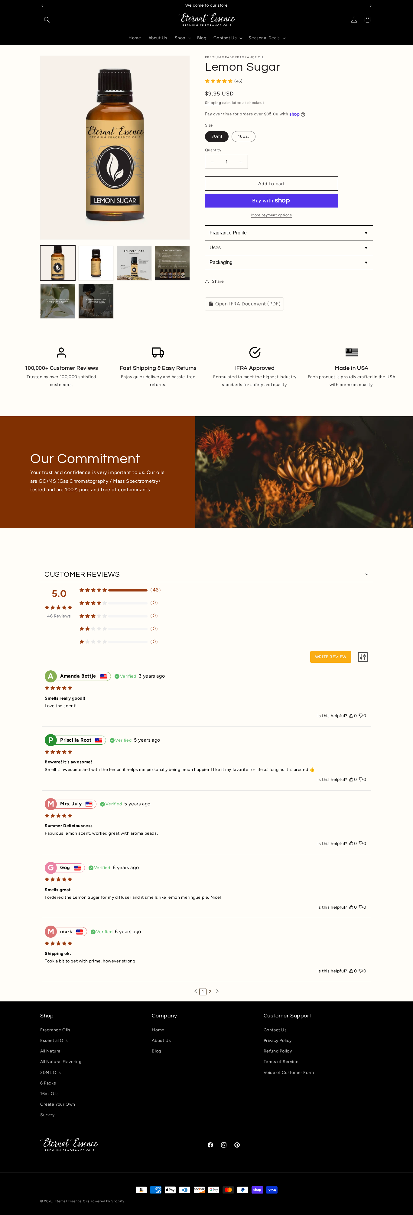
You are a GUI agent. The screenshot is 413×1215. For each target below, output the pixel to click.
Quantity (213, 150)
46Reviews (59, 616)
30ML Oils (50, 1072)
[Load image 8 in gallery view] (95, 301)
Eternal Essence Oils (72, 1201)
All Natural (51, 1050)
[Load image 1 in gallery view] (57, 263)
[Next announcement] (370, 5)
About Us (161, 1040)
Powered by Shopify (107, 1201)
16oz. (243, 136)
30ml (216, 136)
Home (158, 1029)
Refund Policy (278, 1050)
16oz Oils (49, 1093)
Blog (156, 1050)
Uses (215, 247)
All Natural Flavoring (61, 1061)
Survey (47, 1114)
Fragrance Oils (55, 1029)
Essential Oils (54, 1040)
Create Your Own (57, 1104)
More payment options (271, 215)
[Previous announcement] (42, 5)
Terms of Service (281, 1061)
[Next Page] (217, 991)
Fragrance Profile (228, 232)
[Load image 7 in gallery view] (57, 301)
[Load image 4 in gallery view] (95, 263)
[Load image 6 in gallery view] (172, 263)
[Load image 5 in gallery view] (134, 263)
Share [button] (218, 281)
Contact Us (275, 1029)
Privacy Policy (278, 1040)
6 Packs (48, 1082)
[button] (47, 19)
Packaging (221, 262)
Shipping (213, 103)
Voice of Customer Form (289, 1072)
